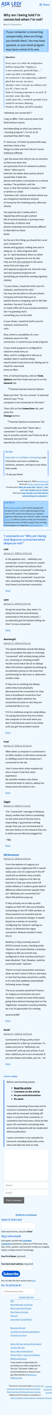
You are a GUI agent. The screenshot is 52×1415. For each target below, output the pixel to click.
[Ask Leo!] (12, 4)
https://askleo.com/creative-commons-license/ (31, 1398)
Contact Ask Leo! (17, 1347)
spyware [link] (19, 247)
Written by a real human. (26, 1214)
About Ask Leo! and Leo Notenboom (25, 1344)
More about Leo (35, 525)
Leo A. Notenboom (13, 24)
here (34, 1280)
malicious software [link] (13, 152)
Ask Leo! (8, 519)
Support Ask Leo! (26, 1297)
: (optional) (13, 1256)
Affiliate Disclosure (18, 1358)
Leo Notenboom (15, 508)
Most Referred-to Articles (21, 1304)
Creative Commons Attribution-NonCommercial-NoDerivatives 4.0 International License (24, 1389)
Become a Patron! (18, 1328)
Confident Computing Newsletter (25, 1331)
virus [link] (22, 265)
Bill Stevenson (11, 854)
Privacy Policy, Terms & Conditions (25, 1355)
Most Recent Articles (19, 1312)
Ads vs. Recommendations (21, 1351)
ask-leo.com (43, 481)
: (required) (17, 1263)
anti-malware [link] (23, 261)
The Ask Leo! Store (18, 1335)
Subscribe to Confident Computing (23, 457)
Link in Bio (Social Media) (21, 1319)
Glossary (14, 1315)
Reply (8, 590)
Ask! (12, 1301)
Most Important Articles (20, 1308)
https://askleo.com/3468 (38, 484)
